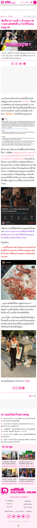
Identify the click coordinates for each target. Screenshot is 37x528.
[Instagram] (28, 516)
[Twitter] (20, 388)
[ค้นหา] (35, 2)
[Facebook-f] (9, 516)
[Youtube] (18, 516)
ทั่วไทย (10, 16)
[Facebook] (16, 388)
